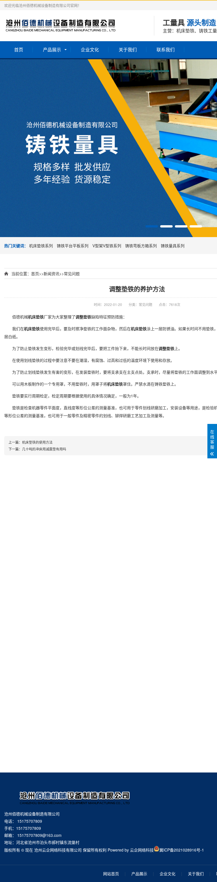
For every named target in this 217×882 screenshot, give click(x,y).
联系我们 (166, 49)
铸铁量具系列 (173, 245)
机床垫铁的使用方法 (37, 442)
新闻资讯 (51, 273)
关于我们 (128, 49)
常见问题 (72, 273)
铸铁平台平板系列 (73, 245)
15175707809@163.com (39, 835)
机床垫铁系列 (41, 245)
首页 (18, 49)
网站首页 (111, 873)
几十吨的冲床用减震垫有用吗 (44, 449)
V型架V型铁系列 (107, 245)
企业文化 (90, 49)
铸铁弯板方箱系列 (141, 245)
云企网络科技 (142, 850)
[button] (152, 226)
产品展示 (52, 49)
